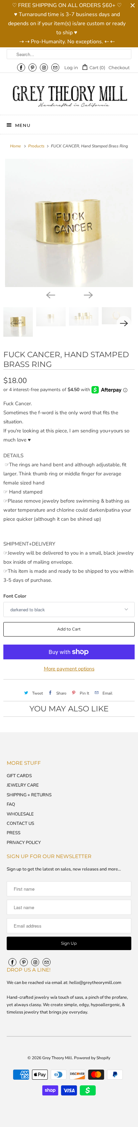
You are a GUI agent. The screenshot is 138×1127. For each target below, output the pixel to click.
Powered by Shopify (92, 1058)
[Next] (87, 294)
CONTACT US (20, 823)
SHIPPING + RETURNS (29, 795)
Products (37, 146)
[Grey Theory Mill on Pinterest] (32, 67)
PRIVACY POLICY (24, 843)
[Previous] (50, 294)
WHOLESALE (20, 814)
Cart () (96, 67)
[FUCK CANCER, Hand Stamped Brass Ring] (69, 223)
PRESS (13, 833)
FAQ (11, 804)
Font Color (14, 596)
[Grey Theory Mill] (69, 96)
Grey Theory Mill (57, 1058)
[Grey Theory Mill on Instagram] (44, 67)
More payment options (69, 668)
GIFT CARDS (19, 776)
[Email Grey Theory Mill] (55, 67)
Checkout (119, 67)
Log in (71, 67)
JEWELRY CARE (23, 785)
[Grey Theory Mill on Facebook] (21, 67)
